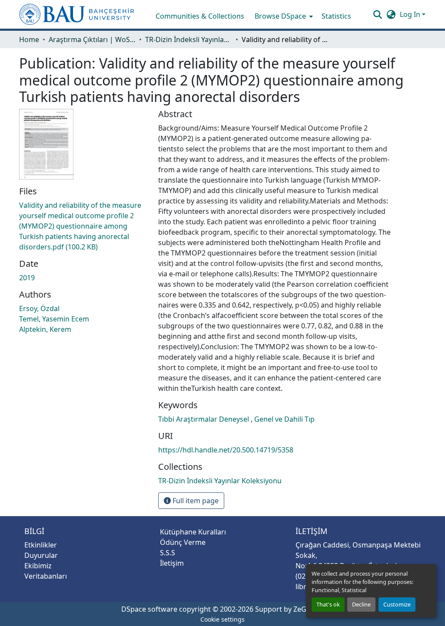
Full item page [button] (195, 500)
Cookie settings (222, 619)
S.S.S (167, 552)
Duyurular (41, 555)
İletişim (172, 563)
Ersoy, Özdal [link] (39, 308)
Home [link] (29, 39)
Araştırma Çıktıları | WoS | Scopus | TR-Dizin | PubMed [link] (92, 39)
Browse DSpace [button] (280, 16)
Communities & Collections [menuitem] (200, 16)
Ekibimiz (38, 565)
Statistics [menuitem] (336, 16)
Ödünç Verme (183, 542)
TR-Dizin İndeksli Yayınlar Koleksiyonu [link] (188, 39)
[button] (76, 14)
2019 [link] (27, 277)
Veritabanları (45, 576)
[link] (83, 226)
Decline (361, 604)
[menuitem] (283, 16)
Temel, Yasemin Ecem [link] (54, 319)
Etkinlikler (40, 545)
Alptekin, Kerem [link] (45, 329)
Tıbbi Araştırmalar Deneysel (204, 419)
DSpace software (149, 609)
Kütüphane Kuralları (193, 532)
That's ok (328, 604)
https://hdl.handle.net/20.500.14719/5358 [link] (225, 450)
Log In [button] (411, 14)
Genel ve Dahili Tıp (284, 419)
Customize (397, 604)
